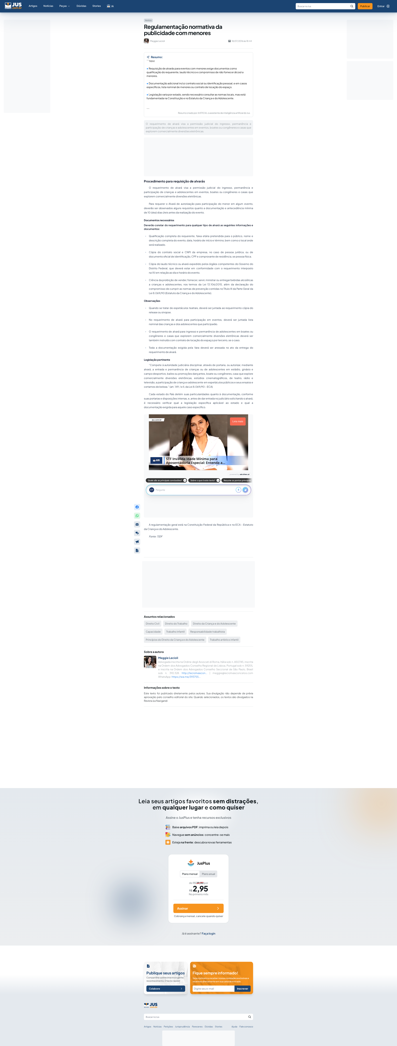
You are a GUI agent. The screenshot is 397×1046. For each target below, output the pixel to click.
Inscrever (242, 988)
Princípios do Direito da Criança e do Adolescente (175, 639)
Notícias (48, 5)
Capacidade (153, 631)
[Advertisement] (198, 743)
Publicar (365, 6)
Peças (63, 5)
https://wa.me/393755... (186, 676)
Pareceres (197, 1026)
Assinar (182, 908)
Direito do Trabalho (176, 623)
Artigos (33, 5)
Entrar (381, 6)
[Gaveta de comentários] (137, 533)
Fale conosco (246, 1026)
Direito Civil (152, 623)
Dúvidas (81, 5)
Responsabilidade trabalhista (207, 631)
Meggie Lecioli (168, 658)
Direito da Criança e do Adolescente (214, 623)
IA (112, 6)
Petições (168, 1026)
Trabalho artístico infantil (224, 639)
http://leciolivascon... (194, 673)
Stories (96, 5)
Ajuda (234, 1026)
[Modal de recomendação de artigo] (137, 524)
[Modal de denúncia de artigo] (137, 542)
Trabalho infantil (175, 631)
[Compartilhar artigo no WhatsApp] (137, 516)
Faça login (208, 933)
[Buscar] (351, 6)
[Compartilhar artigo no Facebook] (137, 507)
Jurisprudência (182, 1026)
